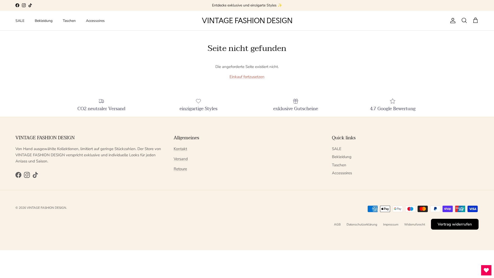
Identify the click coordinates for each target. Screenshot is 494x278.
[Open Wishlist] (486, 270)
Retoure (180, 168)
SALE (19, 20)
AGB (337, 224)
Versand (181, 158)
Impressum (390, 224)
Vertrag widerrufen (455, 224)
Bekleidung (43, 20)
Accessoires (95, 20)
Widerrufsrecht (414, 224)
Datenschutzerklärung (362, 224)
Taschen (69, 20)
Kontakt (180, 148)
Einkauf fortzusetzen (247, 76)
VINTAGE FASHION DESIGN (46, 208)
